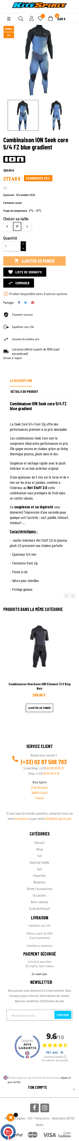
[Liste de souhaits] (40, 19)
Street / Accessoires (39, 888)
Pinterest (32, 302)
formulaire (22, 818)
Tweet (25, 302)
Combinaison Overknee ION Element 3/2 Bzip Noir (40, 686)
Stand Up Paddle (39, 862)
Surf (39, 869)
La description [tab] (21, 380)
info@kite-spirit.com (58, 818)
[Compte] (7, 11)
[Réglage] (31, 18)
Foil (39, 856)
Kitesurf (40, 842)
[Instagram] (44, 1108)
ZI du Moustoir (39, 787)
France (39, 798)
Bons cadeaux (39, 902)
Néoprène (39, 882)
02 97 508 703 (50, 761)
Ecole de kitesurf (39, 908)
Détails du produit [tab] (24, 391)
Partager (19, 302)
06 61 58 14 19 (51, 773)
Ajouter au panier (34, 261)
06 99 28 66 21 (55, 768)
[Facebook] (34, 1108)
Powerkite (39, 875)
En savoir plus (39, 974)
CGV (30, 1118)
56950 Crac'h (40, 792)
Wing (39, 849)
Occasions (39, 895)
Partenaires (42, 1118)
